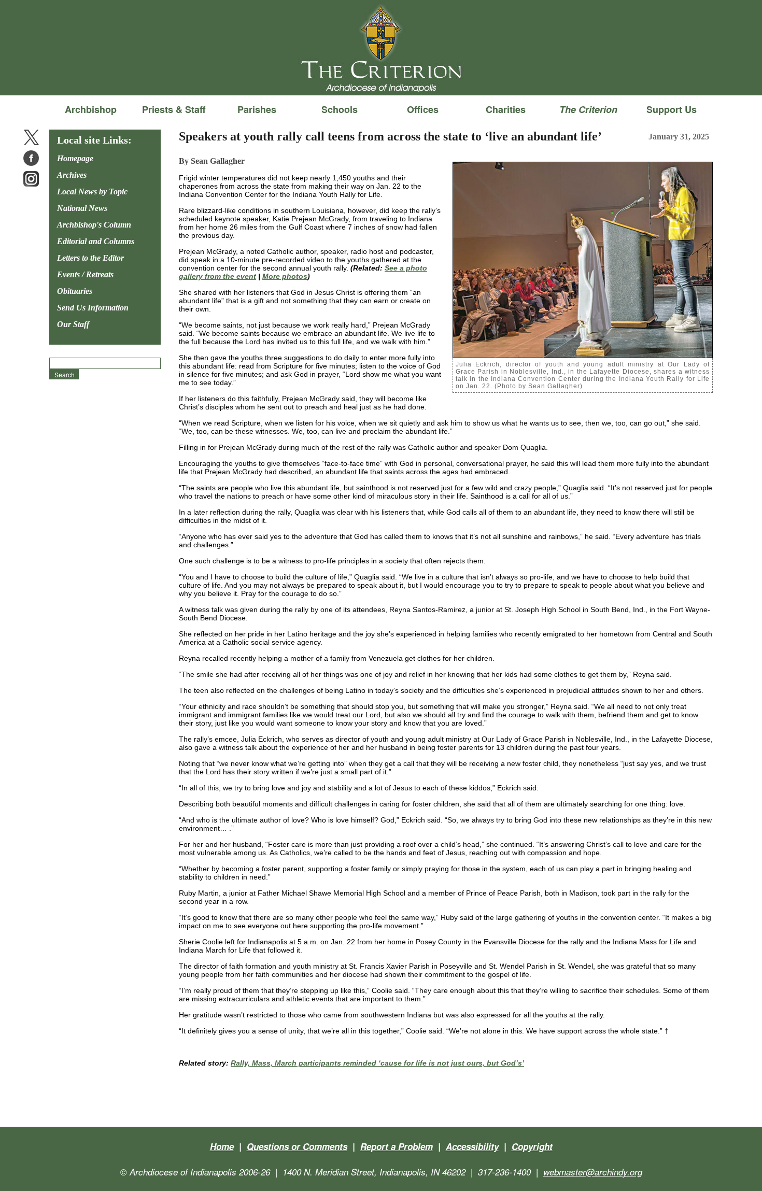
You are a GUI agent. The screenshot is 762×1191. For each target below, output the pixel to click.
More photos (284, 276)
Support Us (671, 109)
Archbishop (91, 109)
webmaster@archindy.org (592, 1172)
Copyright (532, 1146)
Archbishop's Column (94, 224)
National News (82, 208)
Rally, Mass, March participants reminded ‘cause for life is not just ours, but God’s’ (377, 1063)
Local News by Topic (92, 191)
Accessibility (472, 1146)
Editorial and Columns (95, 241)
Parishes (256, 109)
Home (222, 1146)
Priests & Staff (173, 109)
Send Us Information (93, 307)
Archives (72, 175)
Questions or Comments (297, 1146)
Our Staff (73, 324)
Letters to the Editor (90, 257)
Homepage (75, 158)
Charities (506, 109)
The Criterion (381, 78)
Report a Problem (396, 1146)
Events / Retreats (85, 274)
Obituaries (74, 291)
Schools (339, 109)
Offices (423, 109)
